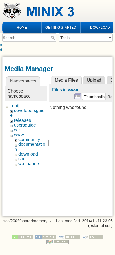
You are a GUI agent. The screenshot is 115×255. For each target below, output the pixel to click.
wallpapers (29, 163)
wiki (18, 129)
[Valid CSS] (93, 236)
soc (21, 158)
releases (22, 120)
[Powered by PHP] (46, 236)
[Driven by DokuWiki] (57, 241)
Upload (94, 80)
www (19, 134)
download (28, 154)
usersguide (25, 125)
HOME (22, 28)
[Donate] (22, 236)
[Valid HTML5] (69, 236)
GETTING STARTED (60, 28)
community (29, 139)
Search (53, 38)
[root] (14, 105)
